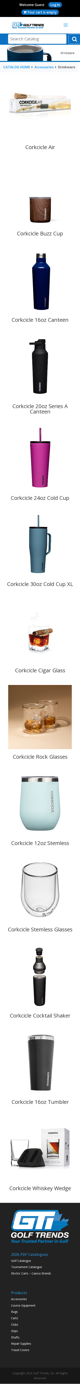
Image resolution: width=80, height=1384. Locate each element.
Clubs (14, 1324)
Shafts (15, 1337)
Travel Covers (20, 1350)
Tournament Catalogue (26, 1267)
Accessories (44, 67)
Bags (14, 1312)
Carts (14, 1318)
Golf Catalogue (21, 1261)
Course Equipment (23, 1305)
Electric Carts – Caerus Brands (31, 1273)
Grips (14, 1331)
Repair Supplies (21, 1343)
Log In (55, 4)
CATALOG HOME (16, 67)
